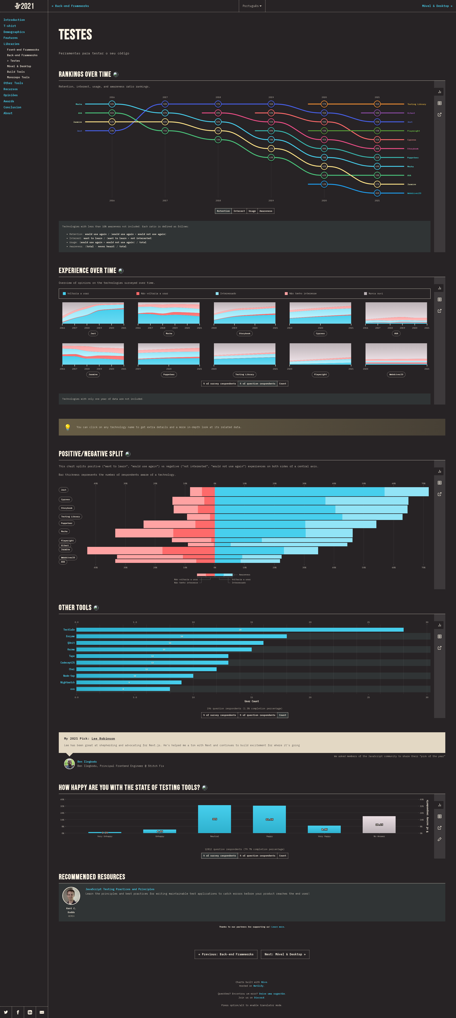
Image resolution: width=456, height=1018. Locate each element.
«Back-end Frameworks (226, 954)
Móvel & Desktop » (285, 954)
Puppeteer (169, 374)
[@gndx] (115, 74)
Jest (93, 333)
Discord (259, 997)
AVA (396, 333)
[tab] (439, 92)
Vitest (65, 545)
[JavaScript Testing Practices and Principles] (71, 896)
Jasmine (93, 374)
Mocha (169, 333)
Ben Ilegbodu (69, 764)
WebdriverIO (396, 374)
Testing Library (244, 374)
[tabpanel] (252, 166)
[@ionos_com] (121, 270)
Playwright (320, 374)
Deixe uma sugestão (272, 993)
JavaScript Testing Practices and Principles (120, 889)
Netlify (258, 985)
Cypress (320, 333)
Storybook (244, 333)
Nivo (264, 982)
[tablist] (439, 105)
